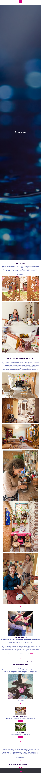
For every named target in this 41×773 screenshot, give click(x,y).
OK (20, 771)
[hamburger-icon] (20, 4)
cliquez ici (31, 653)
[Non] (39, 770)
